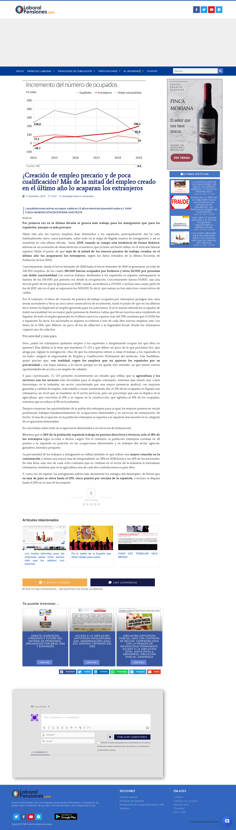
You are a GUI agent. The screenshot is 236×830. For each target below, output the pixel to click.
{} (84, 727)
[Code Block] (76, 728)
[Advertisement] (118, 42)
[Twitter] (204, 9)
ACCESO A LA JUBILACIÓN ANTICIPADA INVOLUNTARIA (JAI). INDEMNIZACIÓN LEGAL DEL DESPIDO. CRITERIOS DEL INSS (92, 641)
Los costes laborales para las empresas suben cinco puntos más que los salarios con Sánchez (204, 238)
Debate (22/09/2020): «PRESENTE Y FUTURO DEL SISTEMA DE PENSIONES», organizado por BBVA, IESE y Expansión (45, 641)
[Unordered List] (67, 728)
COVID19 (152, 71)
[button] (67, 672)
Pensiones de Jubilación (75, 71)
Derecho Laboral (39, 71)
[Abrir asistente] (227, 821)
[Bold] (44, 728)
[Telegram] (219, 9)
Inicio (20, 71)
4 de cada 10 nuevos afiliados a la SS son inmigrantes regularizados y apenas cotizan (204, 222)
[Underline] (53, 728)
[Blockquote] (71, 728)
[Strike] (58, 728)
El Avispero (132, 71)
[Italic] (49, 728)
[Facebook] (196, 9)
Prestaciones (107, 71)
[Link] (80, 728)
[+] (89, 727)
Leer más (44, 662)
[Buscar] (220, 71)
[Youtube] (211, 9)
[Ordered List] (62, 728)
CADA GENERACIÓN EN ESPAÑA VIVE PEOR (53, 212)
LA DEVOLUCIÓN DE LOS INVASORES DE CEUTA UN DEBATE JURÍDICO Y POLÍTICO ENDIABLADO (204, 186)
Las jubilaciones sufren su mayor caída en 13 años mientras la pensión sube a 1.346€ (78, 208)
